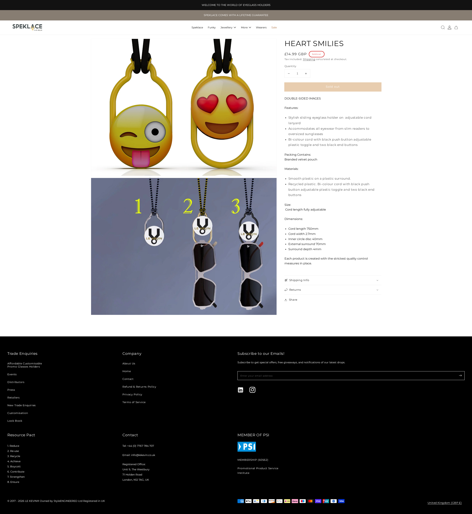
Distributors (16, 382)
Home (126, 371)
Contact (127, 379)
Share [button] (293, 299)
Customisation (17, 413)
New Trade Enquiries (21, 405)
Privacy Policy (132, 394)
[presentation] (443, 27)
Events (12, 374)
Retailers (13, 397)
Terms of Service (134, 402)
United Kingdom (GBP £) (445, 502)
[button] (443, 27)
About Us (128, 363)
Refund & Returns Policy (139, 386)
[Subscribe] (460, 375)
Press (11, 389)
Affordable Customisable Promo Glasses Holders (24, 365)
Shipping (309, 59)
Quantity (290, 66)
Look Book (14, 420)
